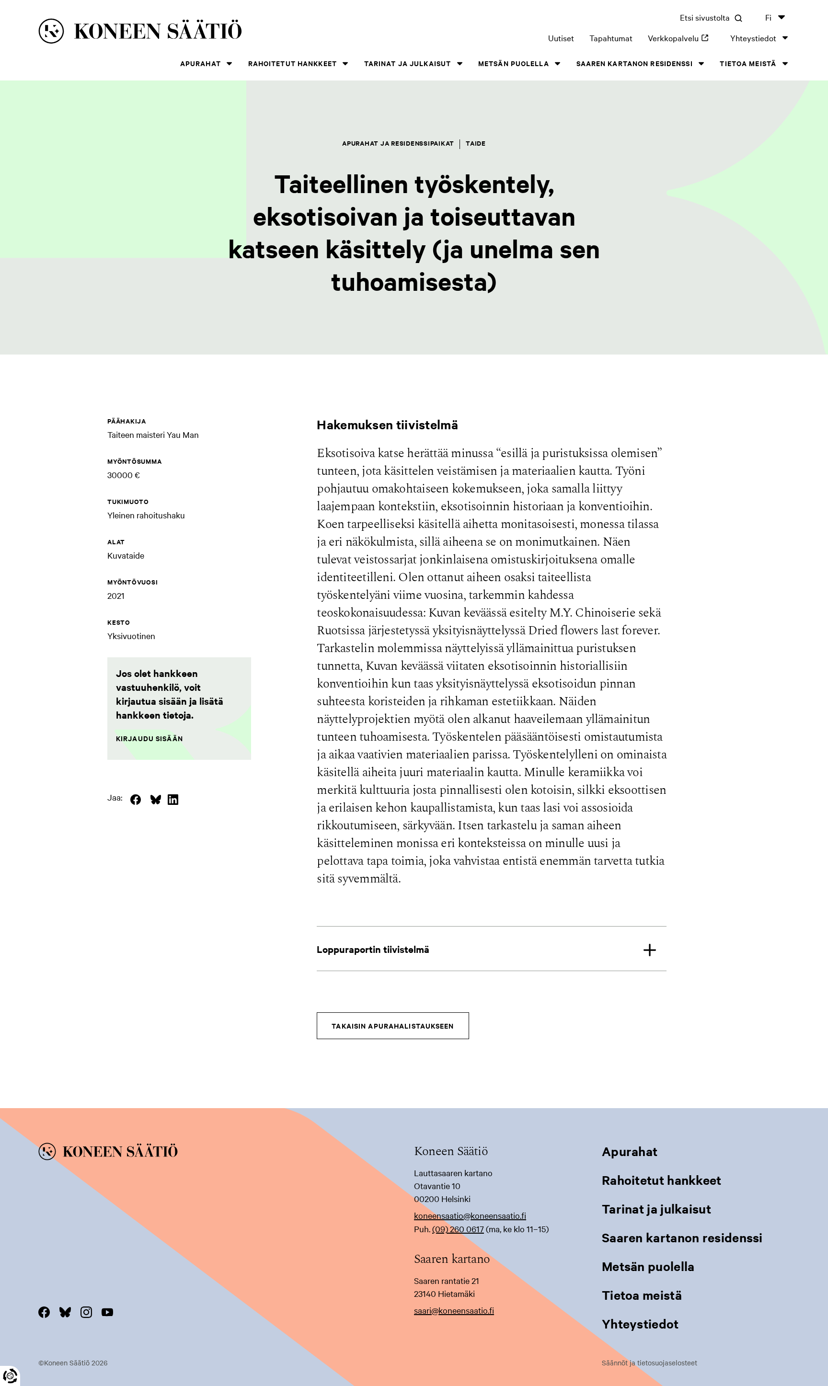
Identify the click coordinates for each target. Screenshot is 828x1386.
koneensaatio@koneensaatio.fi (470, 1215)
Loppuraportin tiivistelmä (373, 948)
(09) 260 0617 (458, 1228)
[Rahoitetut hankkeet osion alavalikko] (345, 63)
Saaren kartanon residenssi (634, 63)
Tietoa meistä (748, 63)
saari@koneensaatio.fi (454, 1310)
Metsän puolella (513, 63)
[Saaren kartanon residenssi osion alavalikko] (701, 63)
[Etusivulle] (197, 32)
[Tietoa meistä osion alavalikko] (785, 63)
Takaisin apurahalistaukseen (393, 1025)
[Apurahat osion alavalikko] (229, 63)
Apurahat (200, 63)
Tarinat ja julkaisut (407, 63)
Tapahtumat (610, 37)
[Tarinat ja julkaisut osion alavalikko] (459, 63)
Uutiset (561, 37)
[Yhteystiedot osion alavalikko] (785, 38)
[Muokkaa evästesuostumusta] (10, 1376)
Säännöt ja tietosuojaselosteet (649, 1362)
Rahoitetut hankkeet (292, 63)
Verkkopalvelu (681, 38)
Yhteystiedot (753, 37)
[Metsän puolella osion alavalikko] (558, 63)
